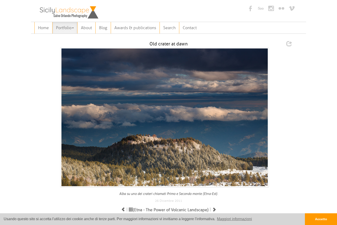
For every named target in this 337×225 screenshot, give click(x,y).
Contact (190, 27)
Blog (103, 27)
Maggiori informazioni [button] (234, 219)
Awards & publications (135, 27)
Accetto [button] (321, 219)
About (86, 27)
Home (43, 27)
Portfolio (64, 27)
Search (169, 27)
